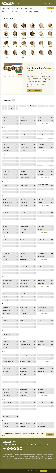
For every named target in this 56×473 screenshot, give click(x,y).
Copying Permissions (20, 444)
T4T (35, 8)
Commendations (39, 444)
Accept (43, 470)
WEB (13, 8)
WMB (30, 8)
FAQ (10, 444)
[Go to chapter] (54, 11)
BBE (26, 8)
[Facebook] (8, 448)
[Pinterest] (18, 448)
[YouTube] (21, 448)
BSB (4, 8)
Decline (50, 470)
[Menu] (52, 3)
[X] (11, 448)
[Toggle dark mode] (49, 3)
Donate (50, 8)
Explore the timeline (33, 90)
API (13, 444)
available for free (19, 433)
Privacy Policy (30, 444)
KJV (8, 8)
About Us (5, 444)
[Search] (46, 3)
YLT (17, 8)
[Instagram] (14, 448)
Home (3, 15)
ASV (21, 8)
